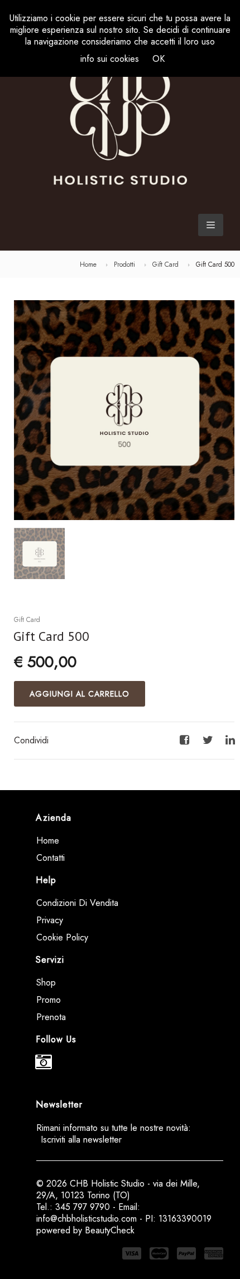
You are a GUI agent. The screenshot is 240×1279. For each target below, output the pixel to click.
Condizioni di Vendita (77, 902)
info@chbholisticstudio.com (86, 1218)
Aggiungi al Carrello (79, 693)
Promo (48, 999)
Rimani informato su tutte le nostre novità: (113, 1133)
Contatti (50, 857)
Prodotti (124, 264)
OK (158, 58)
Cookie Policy (62, 937)
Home (88, 264)
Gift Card (165, 264)
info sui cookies (109, 58)
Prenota (51, 1017)
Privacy (49, 920)
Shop (46, 982)
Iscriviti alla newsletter (81, 1139)
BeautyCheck (110, 1230)
